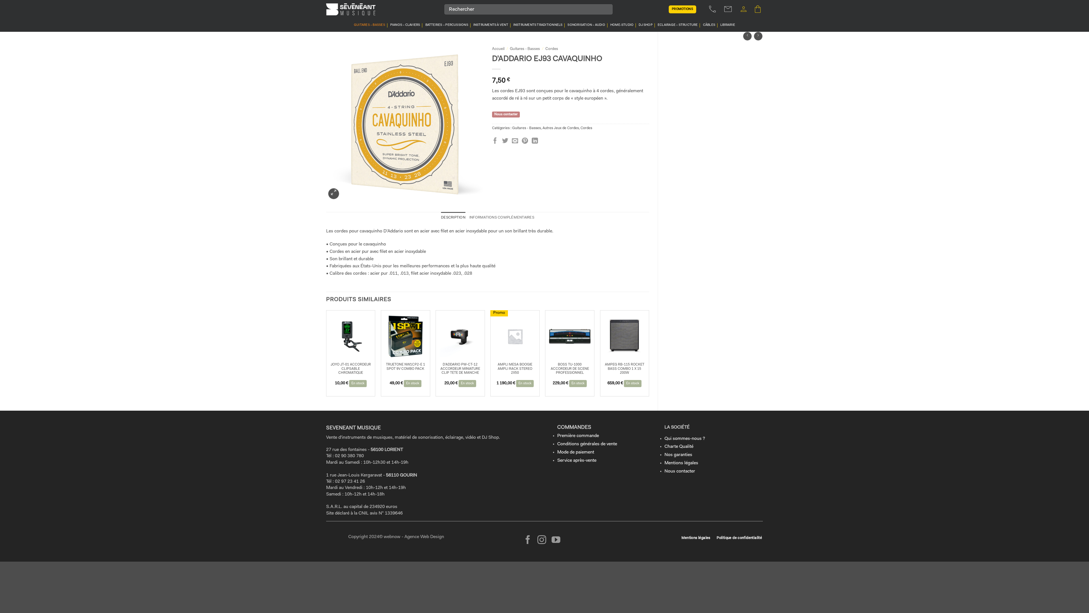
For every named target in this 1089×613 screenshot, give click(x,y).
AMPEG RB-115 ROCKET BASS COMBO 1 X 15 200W (624, 369)
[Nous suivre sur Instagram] (541, 540)
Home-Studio (622, 25)
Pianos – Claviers (405, 25)
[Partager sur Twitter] (505, 141)
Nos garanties (678, 455)
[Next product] (747, 36)
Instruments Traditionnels (538, 25)
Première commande (578, 436)
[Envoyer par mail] (515, 141)
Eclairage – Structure (678, 25)
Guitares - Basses (525, 49)
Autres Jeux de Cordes (561, 128)
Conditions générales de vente (587, 444)
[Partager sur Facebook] (495, 141)
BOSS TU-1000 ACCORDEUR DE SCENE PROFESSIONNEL (570, 369)
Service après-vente (576, 460)
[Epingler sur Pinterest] (525, 141)
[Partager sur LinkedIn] (535, 141)
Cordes (551, 49)
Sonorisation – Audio (586, 25)
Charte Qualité (678, 446)
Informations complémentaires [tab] (501, 217)
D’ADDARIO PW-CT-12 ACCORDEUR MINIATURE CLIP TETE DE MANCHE (460, 369)
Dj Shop (646, 25)
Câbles (709, 25)
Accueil (498, 49)
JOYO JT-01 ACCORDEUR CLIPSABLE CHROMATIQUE (351, 369)
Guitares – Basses (369, 25)
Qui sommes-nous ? (684, 438)
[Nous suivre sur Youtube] (556, 540)
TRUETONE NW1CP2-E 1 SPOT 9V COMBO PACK (405, 366)
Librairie (727, 25)
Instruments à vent (490, 25)
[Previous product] (758, 36)
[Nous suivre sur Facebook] (528, 540)
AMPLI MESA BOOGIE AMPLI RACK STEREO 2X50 (515, 369)
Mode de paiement (575, 452)
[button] (743, 9)
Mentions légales (681, 463)
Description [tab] (453, 217)
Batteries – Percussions (446, 25)
